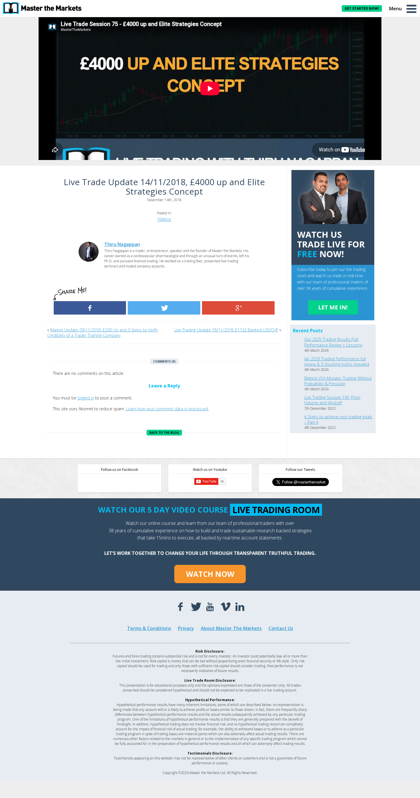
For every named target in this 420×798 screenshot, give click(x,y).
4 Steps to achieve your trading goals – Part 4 (338, 419)
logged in (85, 398)
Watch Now (210, 574)
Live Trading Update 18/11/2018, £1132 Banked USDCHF (226, 330)
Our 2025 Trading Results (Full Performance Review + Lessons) (333, 342)
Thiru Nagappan (122, 244)
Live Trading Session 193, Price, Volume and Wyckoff (332, 400)
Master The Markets (46, 8)
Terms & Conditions (149, 628)
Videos (164, 219)
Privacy (186, 628)
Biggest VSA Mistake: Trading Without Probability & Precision (338, 380)
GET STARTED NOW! (362, 8)
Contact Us (281, 628)
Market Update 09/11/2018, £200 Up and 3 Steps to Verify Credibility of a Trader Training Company (102, 332)
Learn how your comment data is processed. (167, 408)
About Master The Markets (231, 628)
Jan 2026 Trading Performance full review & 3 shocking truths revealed (336, 361)
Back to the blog (164, 433)
